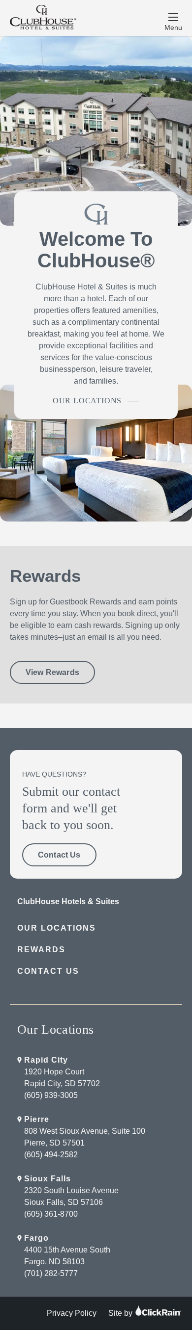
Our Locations (87, 400)
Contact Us (59, 855)
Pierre (36, 1119)
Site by (121, 1313)
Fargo (36, 1238)
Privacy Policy (71, 1313)
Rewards (41, 949)
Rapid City (46, 1060)
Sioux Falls (47, 1178)
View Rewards (52, 672)
